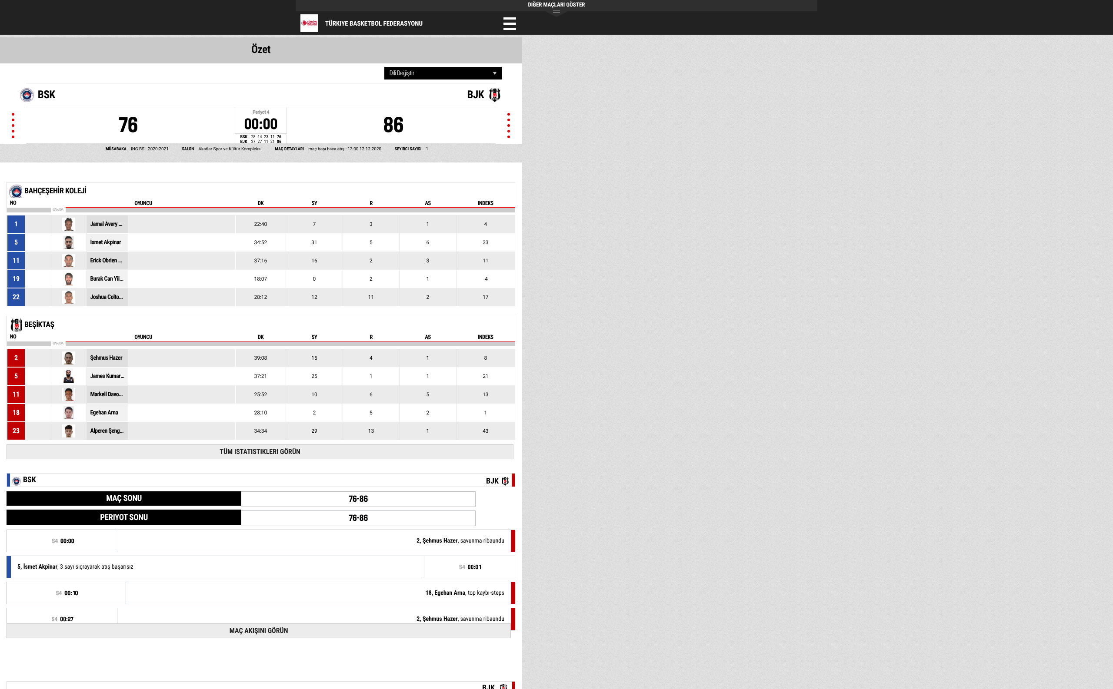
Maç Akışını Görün (259, 630)
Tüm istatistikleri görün (260, 451)
